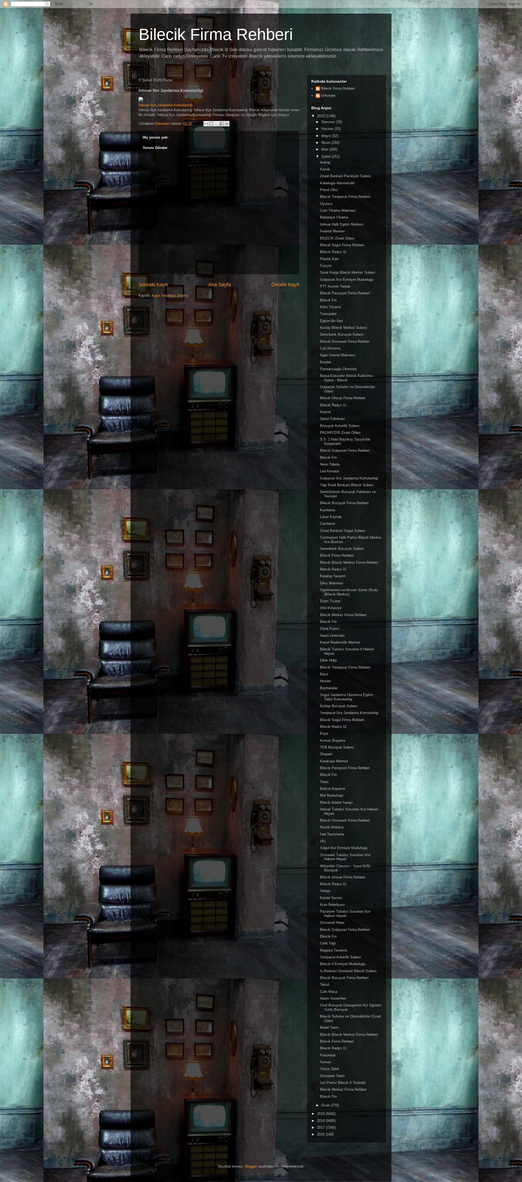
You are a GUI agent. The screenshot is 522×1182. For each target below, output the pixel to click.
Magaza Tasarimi (333, 950)
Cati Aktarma (330, 348)
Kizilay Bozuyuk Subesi (339, 706)
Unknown (328, 95)
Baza (324, 674)
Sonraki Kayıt (153, 284)
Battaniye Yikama (334, 217)
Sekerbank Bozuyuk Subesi (342, 549)
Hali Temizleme (332, 834)
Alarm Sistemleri (333, 998)
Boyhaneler (329, 688)
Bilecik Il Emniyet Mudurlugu (342, 964)
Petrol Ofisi (329, 190)
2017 (321, 1127)
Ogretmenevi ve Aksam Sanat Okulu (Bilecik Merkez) (349, 592)
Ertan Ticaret (330, 601)
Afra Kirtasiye (330, 608)
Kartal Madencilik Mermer (340, 642)
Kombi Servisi (331, 898)
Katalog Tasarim (333, 576)
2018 (321, 1121)
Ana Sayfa (219, 284)
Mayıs (326, 136)
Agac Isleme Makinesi (337, 355)
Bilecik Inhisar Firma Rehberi (342, 398)
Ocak (326, 1105)
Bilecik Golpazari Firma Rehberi (345, 450)
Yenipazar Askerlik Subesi (340, 957)
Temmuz (328, 122)
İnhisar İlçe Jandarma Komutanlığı (166, 105)
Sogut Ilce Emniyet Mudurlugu (344, 848)
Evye (324, 733)
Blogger (251, 1166)
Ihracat (325, 412)
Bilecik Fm (328, 300)
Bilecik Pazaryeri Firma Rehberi (345, 293)
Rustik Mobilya (331, 827)
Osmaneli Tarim (332, 1076)
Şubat (326, 156)
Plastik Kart (329, 259)
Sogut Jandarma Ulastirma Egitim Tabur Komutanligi (346, 697)
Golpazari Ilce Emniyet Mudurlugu (346, 279)
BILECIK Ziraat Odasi (337, 238)
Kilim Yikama (330, 307)
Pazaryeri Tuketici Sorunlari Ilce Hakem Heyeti (345, 913)
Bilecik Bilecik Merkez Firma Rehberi (349, 562)
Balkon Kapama (332, 789)
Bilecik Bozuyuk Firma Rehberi (344, 503)
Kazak (325, 169)
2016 (321, 1134)
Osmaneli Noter (332, 923)
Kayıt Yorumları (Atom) (170, 296)
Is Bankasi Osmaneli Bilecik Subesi (348, 971)
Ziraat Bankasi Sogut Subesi (342, 531)
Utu (322, 841)
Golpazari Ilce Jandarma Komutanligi (349, 478)
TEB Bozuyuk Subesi (337, 747)
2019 (321, 1114)
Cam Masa (328, 992)
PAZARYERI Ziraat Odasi (340, 433)
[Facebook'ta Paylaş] (221, 123)
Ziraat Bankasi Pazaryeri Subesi (345, 176)
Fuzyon (326, 266)
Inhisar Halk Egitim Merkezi (341, 224)
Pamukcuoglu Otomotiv (338, 369)
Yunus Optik (329, 1069)
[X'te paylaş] (216, 123)
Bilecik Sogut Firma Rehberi (342, 245)
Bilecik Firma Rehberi (216, 34)
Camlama (327, 524)
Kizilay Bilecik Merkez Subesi (343, 328)
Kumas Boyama (332, 740)
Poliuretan (328, 1055)
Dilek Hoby (328, 660)
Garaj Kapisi (329, 628)
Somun (325, 1062)
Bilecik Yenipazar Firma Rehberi (345, 197)
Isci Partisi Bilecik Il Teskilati (343, 1083)
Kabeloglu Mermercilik (337, 183)
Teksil (324, 985)
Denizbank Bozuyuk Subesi (341, 334)
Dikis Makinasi (331, 583)
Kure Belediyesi (332, 905)
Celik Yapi (328, 943)
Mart (325, 149)
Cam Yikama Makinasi (338, 210)
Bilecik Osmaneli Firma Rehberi (345, 341)
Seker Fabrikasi (332, 419)
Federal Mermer (332, 231)
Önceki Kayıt (285, 284)
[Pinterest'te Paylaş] (226, 123)
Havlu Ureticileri (332, 636)
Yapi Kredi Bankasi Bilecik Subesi (347, 485)
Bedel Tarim (329, 1027)
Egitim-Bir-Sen (331, 321)
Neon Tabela (330, 464)
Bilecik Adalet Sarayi (336, 802)
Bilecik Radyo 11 (333, 252)
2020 (321, 116)
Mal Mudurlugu (331, 795)
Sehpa (325, 891)
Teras (324, 782)
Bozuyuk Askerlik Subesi (339, 426)
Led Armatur (329, 471)
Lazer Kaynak (331, 517)
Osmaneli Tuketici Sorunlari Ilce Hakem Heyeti (345, 857)
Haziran (327, 129)
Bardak (325, 362)
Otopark (326, 754)
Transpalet (328, 314)
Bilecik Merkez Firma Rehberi (343, 615)
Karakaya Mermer (334, 761)
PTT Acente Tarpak (335, 286)
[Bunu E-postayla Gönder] (206, 123)
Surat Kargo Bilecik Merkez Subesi (347, 272)
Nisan (326, 143)
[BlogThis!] (211, 123)
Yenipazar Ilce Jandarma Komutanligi (349, 713)
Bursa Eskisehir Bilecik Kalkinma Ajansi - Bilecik (346, 378)
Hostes (325, 681)
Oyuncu (326, 204)
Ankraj (325, 162)
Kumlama (327, 510)
